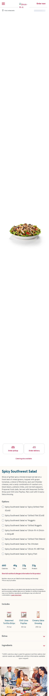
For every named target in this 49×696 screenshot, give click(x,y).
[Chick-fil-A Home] (23, 7)
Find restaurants (9, 10)
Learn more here (16, 595)
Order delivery (34, 451)
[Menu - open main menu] (3, 3)
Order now (41, 4)
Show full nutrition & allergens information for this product (21, 573)
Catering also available (24, 458)
